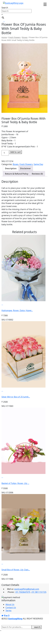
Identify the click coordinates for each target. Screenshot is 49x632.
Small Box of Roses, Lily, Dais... (16, 569)
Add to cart (15, 152)
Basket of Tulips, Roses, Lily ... (15, 483)
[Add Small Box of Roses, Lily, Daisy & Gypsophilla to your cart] (6, 563)
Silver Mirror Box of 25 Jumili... (16, 396)
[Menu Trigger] (45, 4)
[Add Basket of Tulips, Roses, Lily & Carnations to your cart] (6, 477)
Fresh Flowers (14, 37)
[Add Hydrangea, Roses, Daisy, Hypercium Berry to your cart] (6, 304)
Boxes (24, 37)
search (37, 627)
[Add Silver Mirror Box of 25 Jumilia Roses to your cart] (6, 390)
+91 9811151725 (38, 592)
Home (4, 37)
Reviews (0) (37, 173)
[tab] (11, 168)
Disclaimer (25, 168)
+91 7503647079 (22, 592)
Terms (8, 610)
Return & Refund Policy (16, 173)
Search (5, 7)
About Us (10, 604)
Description (11, 168)
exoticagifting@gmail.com (26, 589)
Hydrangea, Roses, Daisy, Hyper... (17, 310)
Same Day (38, 164)
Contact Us (11, 607)
